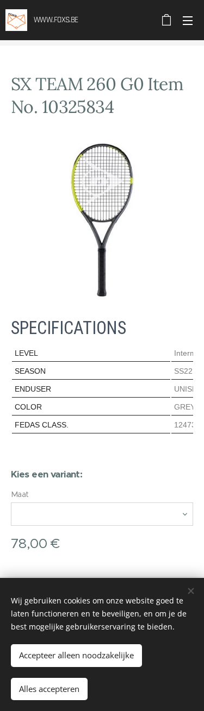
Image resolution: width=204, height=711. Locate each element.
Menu (188, 20)
